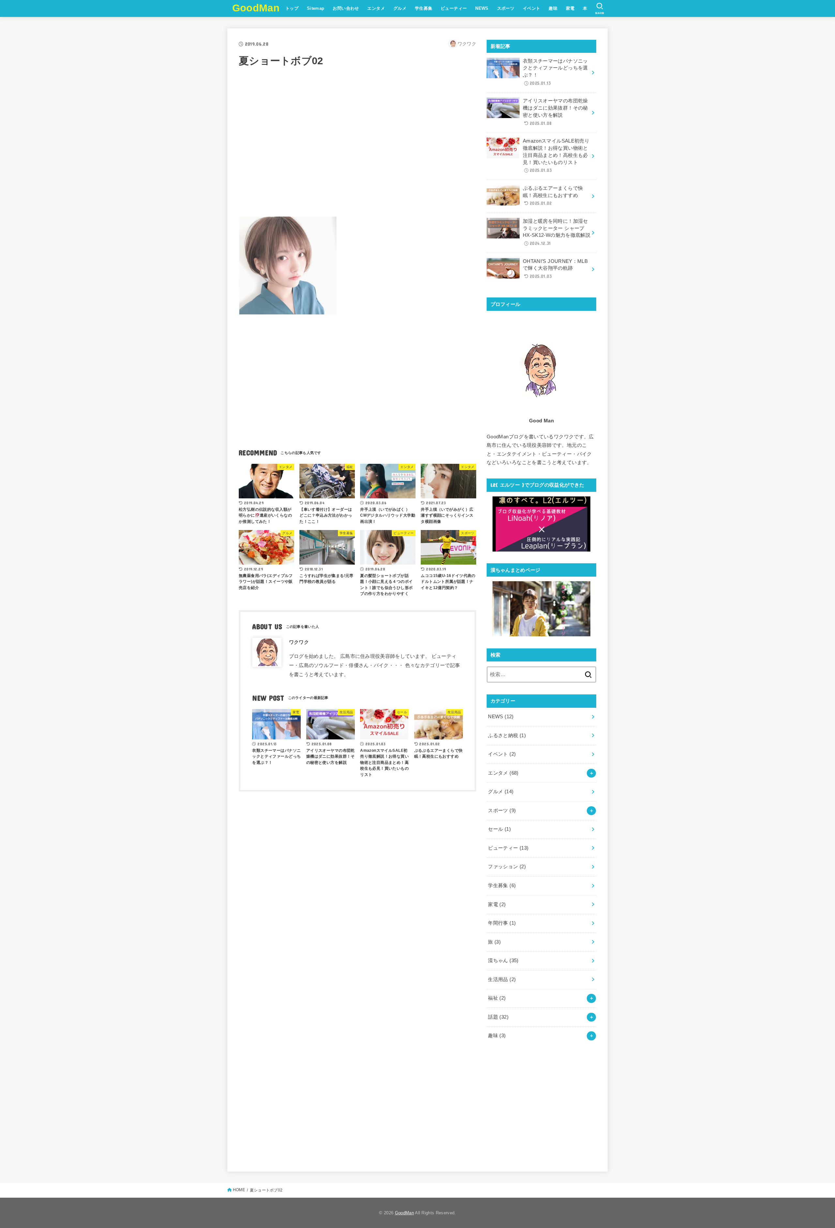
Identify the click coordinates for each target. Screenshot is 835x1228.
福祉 (497, 998)
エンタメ (376, 8)
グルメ (399, 8)
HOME (239, 1190)
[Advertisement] (357, 152)
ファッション (507, 866)
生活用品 (502, 979)
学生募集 (424, 8)
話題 (498, 1017)
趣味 (553, 8)
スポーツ (506, 8)
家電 (570, 8)
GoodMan (256, 8)
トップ (291, 8)
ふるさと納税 (507, 735)
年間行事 (502, 923)
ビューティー (454, 8)
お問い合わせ (346, 8)
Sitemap (316, 8)
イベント (531, 8)
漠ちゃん (503, 960)
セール (499, 829)
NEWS (482, 8)
